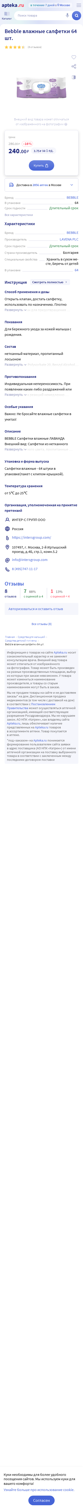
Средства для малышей (31, 637)
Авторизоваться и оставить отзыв (36, 608)
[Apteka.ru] (13, 5)
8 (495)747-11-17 (25, 568)
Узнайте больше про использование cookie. (39, 1489)
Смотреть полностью (47, 282)
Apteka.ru (60, 652)
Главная (10, 637)
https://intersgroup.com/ (31, 537)
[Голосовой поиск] (67, 15)
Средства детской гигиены (21, 640)
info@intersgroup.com (29, 559)
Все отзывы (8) (42, 624)
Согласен (41, 1500)
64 (76, 270)
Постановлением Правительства (31, 706)
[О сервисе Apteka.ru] (79, 5)
